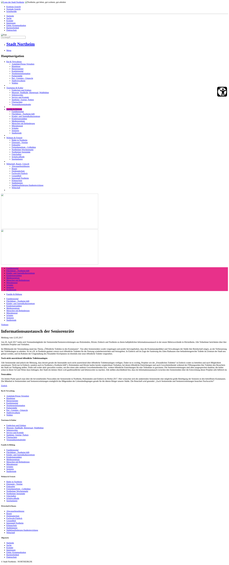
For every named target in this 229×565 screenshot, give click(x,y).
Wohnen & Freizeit (14, 138)
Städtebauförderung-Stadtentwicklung (27, 185)
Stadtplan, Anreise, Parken (23, 100)
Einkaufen (16, 145)
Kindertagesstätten (19, 119)
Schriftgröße (11, 11)
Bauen (14, 169)
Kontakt (9, 21)
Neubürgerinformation (21, 73)
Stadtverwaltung (18, 81)
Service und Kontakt (20, 97)
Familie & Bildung (14, 109)
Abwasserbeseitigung (21, 166)
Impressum (11, 23)
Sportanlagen (17, 159)
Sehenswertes (17, 95)
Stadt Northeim (20, 44)
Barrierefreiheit (12, 28)
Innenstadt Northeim (20, 178)
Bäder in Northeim (19, 140)
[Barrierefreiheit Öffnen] (222, 92)
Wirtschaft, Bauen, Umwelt (17, 164)
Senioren (15, 130)
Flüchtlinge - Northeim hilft (23, 114)
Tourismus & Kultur (14, 88)
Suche (9, 18)
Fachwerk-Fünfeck (20, 173)
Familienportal (18, 111)
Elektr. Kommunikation (16, 25)
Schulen (15, 128)
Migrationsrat (17, 126)
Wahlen (15, 83)
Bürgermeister (17, 69)
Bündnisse (16, 66)
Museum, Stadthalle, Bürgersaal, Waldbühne (30, 92)
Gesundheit (16, 176)
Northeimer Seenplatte (21, 152)
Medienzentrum (18, 121)
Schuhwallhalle (18, 157)
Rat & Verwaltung (14, 62)
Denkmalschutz (18, 171)
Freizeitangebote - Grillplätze (24, 147)
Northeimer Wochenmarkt (22, 149)
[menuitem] (117, 7)
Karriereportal (17, 71)
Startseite (10, 16)
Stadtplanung (17, 183)
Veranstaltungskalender (21, 104)
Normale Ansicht (13, 9)
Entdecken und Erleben (21, 90)
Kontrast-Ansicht (13, 7)
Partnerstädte (17, 76)
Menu (8, 50)
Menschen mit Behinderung (23, 123)
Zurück (4, 386)
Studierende (17, 133)
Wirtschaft (16, 188)
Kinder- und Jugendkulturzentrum (26, 116)
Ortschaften (16, 154)
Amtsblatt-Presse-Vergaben (23, 64)
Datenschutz (11, 30)
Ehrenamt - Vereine (20, 142)
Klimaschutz (17, 180)
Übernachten (17, 102)
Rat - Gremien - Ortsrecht (22, 78)
